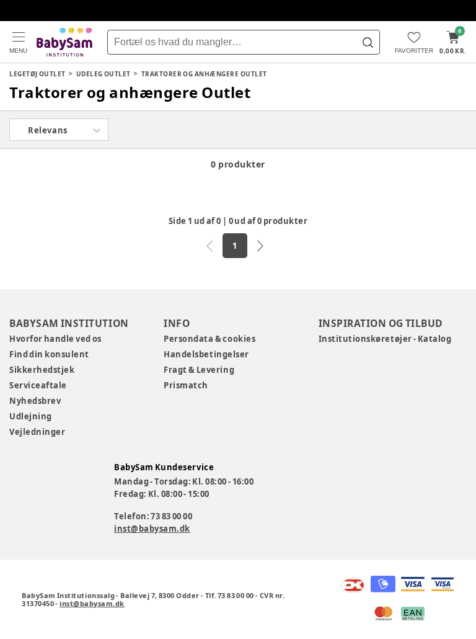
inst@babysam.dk (152, 528)
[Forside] (64, 41)
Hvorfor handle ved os (55, 338)
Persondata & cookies (209, 338)
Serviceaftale (38, 385)
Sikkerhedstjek (41, 369)
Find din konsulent (49, 354)
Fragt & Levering (199, 369)
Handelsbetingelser (206, 354)
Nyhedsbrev (35, 400)
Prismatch (186, 385)
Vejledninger (37, 431)
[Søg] (367, 42)
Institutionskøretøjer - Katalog (385, 338)
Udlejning (30, 416)
